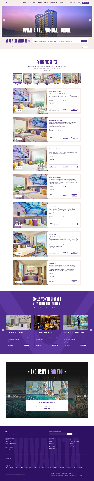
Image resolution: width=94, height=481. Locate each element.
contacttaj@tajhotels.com (10, 449)
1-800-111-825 (8, 439)
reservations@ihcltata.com (11, 443)
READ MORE (46, 70)
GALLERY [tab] (49, 51)
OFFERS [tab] (39, 51)
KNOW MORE (65, 109)
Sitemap (71, 439)
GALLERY (19, 110)
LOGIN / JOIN (72, 2)
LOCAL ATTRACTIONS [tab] (60, 51)
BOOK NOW (85, 2)
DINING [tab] (35, 51)
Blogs (71, 444)
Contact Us (72, 446)
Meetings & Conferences (54, 446)
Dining (50, 441)
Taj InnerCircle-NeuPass (74, 441)
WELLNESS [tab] (44, 51)
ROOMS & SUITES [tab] (29, 51)
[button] (77, 40)
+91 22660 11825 (9, 441)
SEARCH (84, 40)
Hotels (50, 439)
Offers (50, 444)
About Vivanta (52, 448)
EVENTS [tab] (53, 51)
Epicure (71, 443)
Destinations (51, 443)
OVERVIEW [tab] (22, 51)
